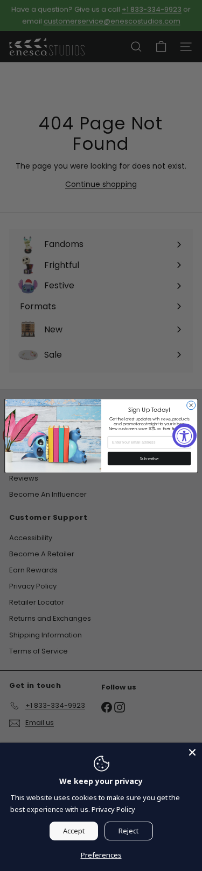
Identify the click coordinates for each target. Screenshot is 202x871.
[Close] (192, 752)
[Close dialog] (190, 405)
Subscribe (149, 458)
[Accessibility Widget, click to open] (184, 436)
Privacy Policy (113, 809)
